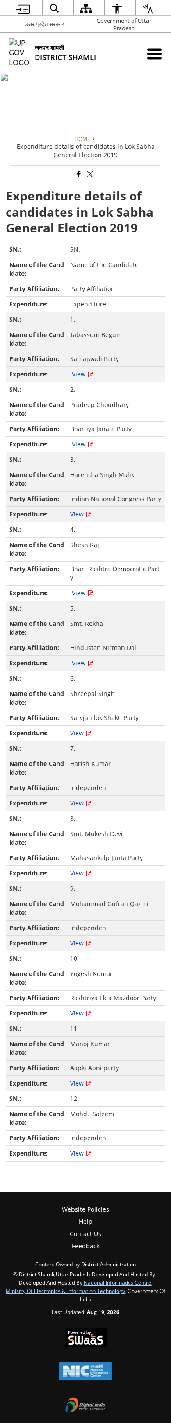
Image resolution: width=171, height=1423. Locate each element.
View (79, 374)
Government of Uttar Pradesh (123, 24)
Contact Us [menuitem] (85, 1234)
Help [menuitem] (86, 1221)
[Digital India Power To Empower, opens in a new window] (85, 1406)
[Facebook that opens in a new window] (78, 174)
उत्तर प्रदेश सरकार (44, 24)
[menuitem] (23, 8)
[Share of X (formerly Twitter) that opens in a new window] (89, 174)
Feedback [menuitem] (86, 1246)
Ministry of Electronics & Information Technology (65, 1290)
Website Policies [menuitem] (85, 1209)
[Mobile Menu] (154, 53)
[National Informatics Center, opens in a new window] (85, 1371)
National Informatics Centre (117, 1282)
